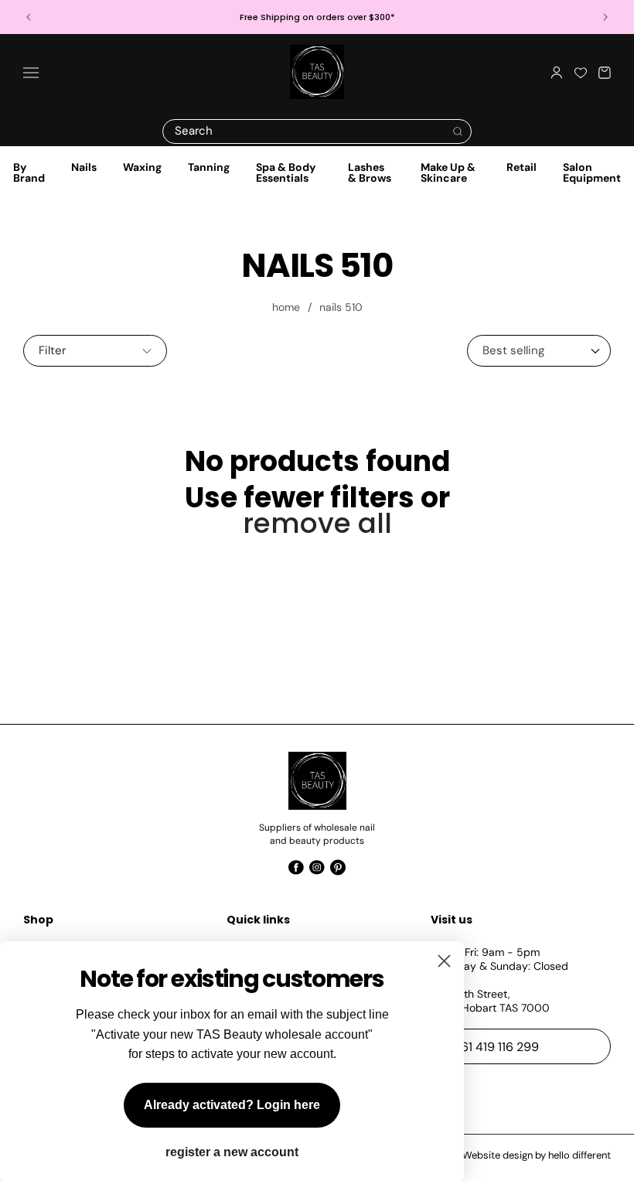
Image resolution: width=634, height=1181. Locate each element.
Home (286, 307)
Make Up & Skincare (448, 172)
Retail (521, 167)
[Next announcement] (605, 17)
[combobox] (317, 131)
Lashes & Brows (369, 172)
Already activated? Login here (232, 1104)
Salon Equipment (592, 172)
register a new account (231, 1152)
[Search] (457, 131)
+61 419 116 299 (496, 1047)
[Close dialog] (444, 960)
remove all (317, 523)
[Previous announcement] (29, 17)
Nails (84, 167)
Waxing (142, 167)
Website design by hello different (536, 1155)
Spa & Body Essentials (285, 172)
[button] (31, 72)
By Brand (29, 172)
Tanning (209, 167)
